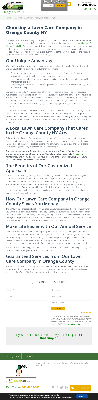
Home (8, 18)
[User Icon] (90, 8)
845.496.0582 (86, 5)
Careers (29, 356)
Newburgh (78, 154)
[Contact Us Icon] (85, 8)
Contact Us (82, 388)
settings (69, 397)
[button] (95, 8)
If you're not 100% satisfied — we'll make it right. (49, 336)
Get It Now (60, 6)
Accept (81, 396)
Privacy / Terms (13, 356)
